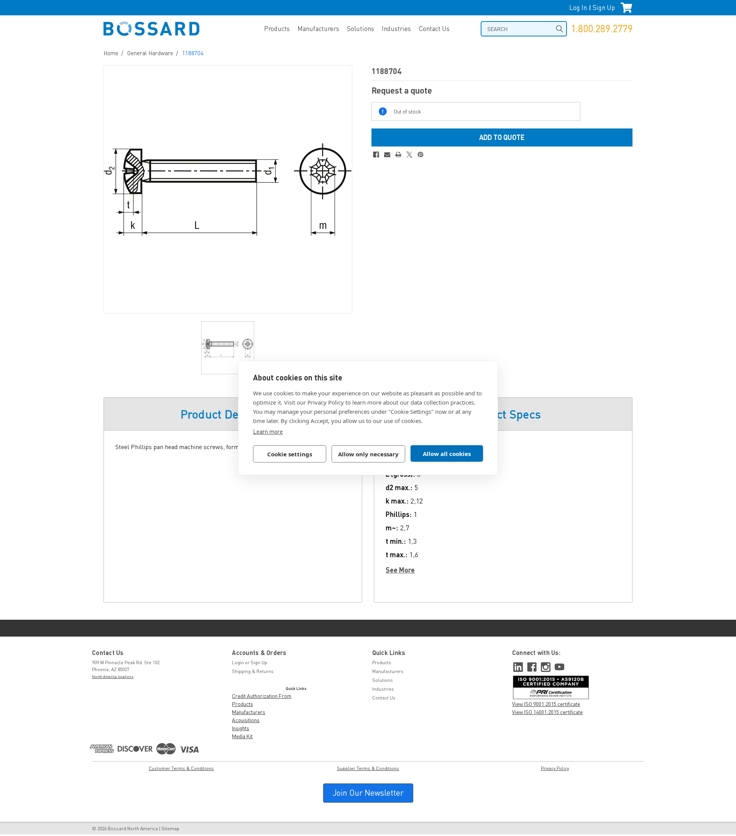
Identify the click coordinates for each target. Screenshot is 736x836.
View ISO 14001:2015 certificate (547, 712)
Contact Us (434, 29)
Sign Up (604, 7)
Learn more (268, 431)
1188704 (193, 52)
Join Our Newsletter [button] (368, 793)
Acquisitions (246, 720)
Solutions (360, 29)
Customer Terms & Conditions (181, 768)
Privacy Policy (555, 768)
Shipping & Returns (253, 671)
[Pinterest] (420, 154)
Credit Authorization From (261, 696)
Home (111, 52)
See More (400, 570)
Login (238, 662)
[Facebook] (376, 154)
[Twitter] (409, 154)
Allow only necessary (368, 454)
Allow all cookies (447, 453)
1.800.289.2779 (601, 29)
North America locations (112, 676)
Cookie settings (289, 454)
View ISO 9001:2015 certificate (546, 704)
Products (277, 29)
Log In (578, 7)
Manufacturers (318, 29)
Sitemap (170, 828)
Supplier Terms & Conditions (368, 768)
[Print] (398, 154)
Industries (396, 29)
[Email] (387, 154)
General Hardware (150, 52)
